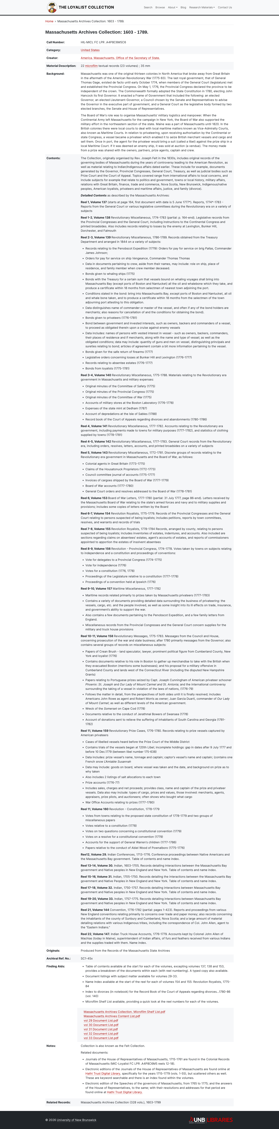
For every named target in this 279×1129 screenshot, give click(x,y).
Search (148, 7)
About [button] (171, 7)
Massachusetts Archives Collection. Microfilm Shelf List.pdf (124, 1012)
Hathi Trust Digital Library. (125, 1092)
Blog (183, 7)
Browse (160, 7)
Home (49, 21)
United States (90, 50)
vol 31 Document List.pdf (101, 1029)
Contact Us (225, 7)
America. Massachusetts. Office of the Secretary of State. (120, 58)
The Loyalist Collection (87, 7)
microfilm (91, 66)
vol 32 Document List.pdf (101, 1033)
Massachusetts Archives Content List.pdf (112, 1016)
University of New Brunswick (76, 1120)
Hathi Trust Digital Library (102, 1073)
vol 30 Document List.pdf (101, 1025)
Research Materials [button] (201, 7)
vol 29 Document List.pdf (101, 1020)
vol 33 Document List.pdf (101, 1038)
